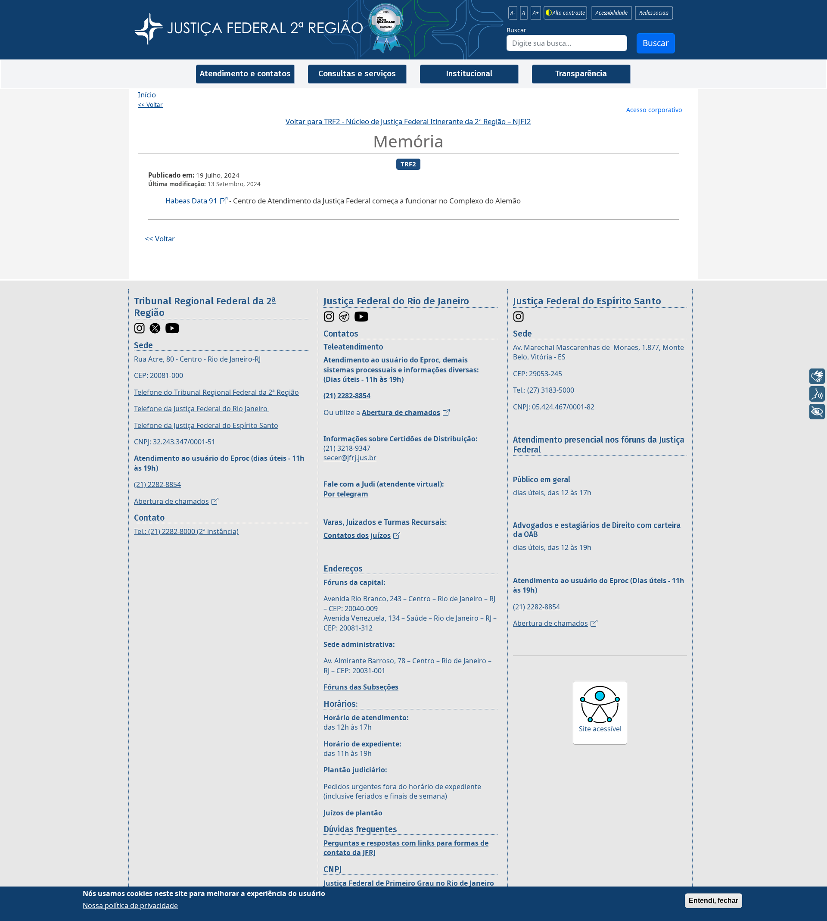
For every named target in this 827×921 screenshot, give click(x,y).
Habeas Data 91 (191, 201)
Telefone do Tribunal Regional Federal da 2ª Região (216, 392)
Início (147, 95)
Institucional (469, 73)
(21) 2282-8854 (157, 484)
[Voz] (817, 394)
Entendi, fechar (713, 900)
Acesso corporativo (654, 110)
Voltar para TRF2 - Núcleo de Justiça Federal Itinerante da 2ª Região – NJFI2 (408, 121)
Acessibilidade (611, 12)
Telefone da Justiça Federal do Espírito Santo (206, 425)
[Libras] (817, 376)
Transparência (581, 73)
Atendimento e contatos (245, 73)
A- (512, 12)
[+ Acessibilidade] (817, 411)
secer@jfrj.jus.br (349, 457)
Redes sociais (653, 12)
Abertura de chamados (171, 501)
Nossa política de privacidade (130, 905)
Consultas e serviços (357, 73)
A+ (536, 12)
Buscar (516, 30)
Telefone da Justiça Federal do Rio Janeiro (201, 408)
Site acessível (600, 729)
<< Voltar (150, 105)
